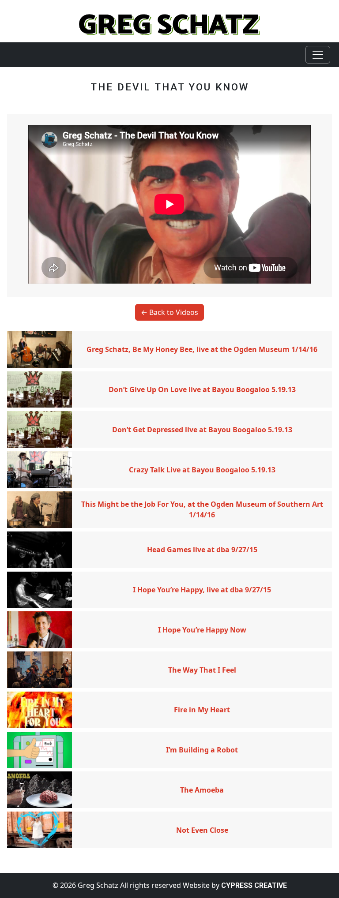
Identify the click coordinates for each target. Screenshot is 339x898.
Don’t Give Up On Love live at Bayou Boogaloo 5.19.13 (202, 389)
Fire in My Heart (202, 710)
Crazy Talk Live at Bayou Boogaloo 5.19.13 (202, 470)
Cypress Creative (254, 885)
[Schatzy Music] (169, 24)
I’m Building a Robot (202, 750)
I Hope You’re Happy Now (202, 630)
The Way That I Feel (202, 670)
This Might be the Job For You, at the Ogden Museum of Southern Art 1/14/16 (202, 509)
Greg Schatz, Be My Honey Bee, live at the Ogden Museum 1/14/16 (202, 349)
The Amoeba (202, 790)
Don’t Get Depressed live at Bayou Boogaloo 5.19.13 (202, 429)
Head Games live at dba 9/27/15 (202, 549)
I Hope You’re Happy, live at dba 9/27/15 (202, 590)
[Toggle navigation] (317, 55)
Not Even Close (202, 830)
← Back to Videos (169, 312)
